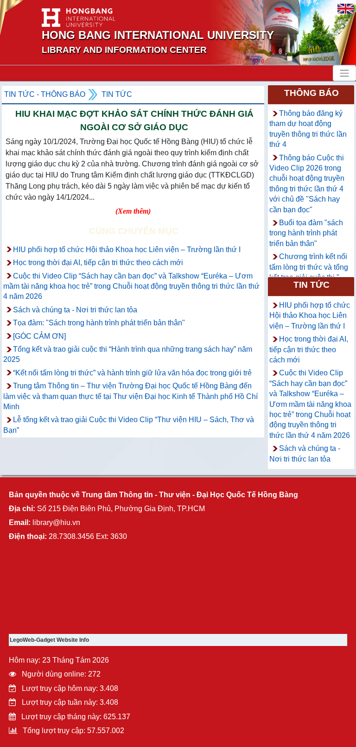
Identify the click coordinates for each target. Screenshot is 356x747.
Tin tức (117, 94)
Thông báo (311, 93)
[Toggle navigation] (344, 73)
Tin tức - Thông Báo (44, 94)
